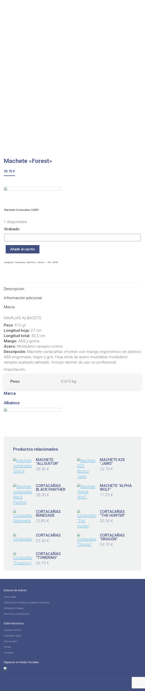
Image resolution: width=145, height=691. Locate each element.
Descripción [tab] (14, 289)
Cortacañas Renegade (48, 513)
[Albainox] (32, 195)
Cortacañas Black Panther (50, 487)
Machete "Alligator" (47, 461)
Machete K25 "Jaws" (112, 461)
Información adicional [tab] (23, 298)
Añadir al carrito (22, 249)
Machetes (31, 262)
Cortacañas (20, 262)
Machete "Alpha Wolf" (116, 487)
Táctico (40, 262)
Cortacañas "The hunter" (112, 513)
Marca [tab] (9, 307)
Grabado (11, 229)
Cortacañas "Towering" (48, 555)
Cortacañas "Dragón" (112, 537)
